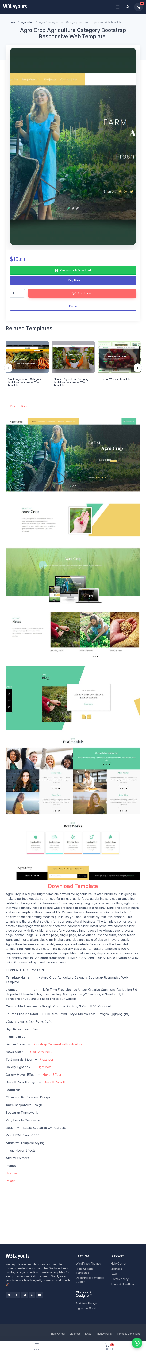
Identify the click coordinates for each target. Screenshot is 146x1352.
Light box (44, 1067)
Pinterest (32, 1295)
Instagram (24, 1295)
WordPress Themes (88, 1263)
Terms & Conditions (123, 1284)
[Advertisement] (73, 1212)
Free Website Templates (84, 1270)
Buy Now (73, 280)
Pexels (11, 1181)
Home (13, 22)
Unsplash (13, 1173)
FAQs (114, 1273)
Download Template (73, 886)
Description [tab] (18, 406)
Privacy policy (120, 1279)
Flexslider (46, 1059)
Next (138, 367)
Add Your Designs (87, 1303)
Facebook (16, 1295)
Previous (8, 367)
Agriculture (27, 22)
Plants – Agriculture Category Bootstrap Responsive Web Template (71, 382)
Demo (73, 306)
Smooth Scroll (54, 1082)
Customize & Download (75, 270)
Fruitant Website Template (115, 379)
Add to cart (84, 293)
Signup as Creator (87, 1308)
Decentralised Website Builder (90, 1279)
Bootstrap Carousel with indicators (58, 1044)
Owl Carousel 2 (41, 1052)
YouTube (39, 1295)
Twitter (9, 1295)
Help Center (118, 1263)
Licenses (116, 1268)
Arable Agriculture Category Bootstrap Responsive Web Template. (24, 382)
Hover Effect (52, 1074)
